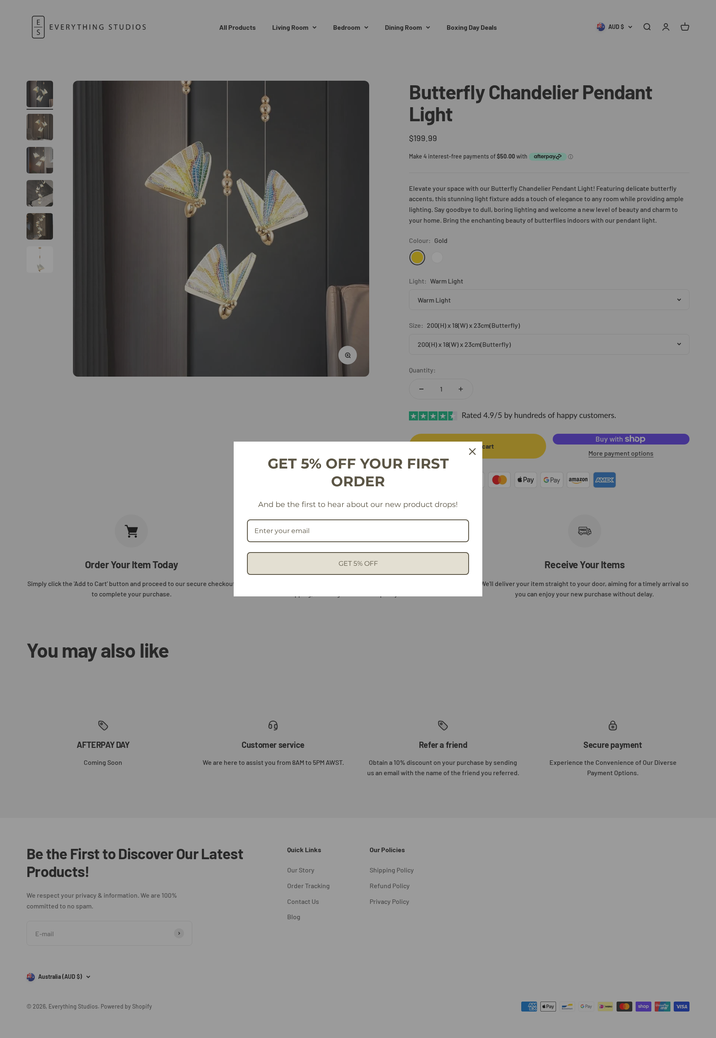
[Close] (472, 451)
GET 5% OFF (358, 563)
